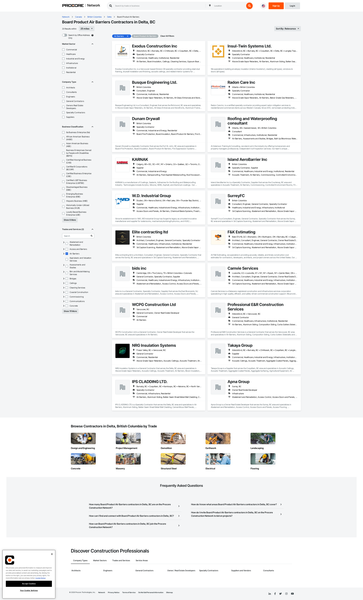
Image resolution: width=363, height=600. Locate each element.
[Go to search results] (91, 236)
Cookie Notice (40, 578)
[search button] (249, 6)
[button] (63, 49)
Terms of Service (129, 592)
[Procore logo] (73, 6)
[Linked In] (270, 593)
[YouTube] (292, 594)
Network (93, 5)
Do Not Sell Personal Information (150, 592)
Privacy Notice (113, 592)
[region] (28, 574)
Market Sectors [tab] (100, 560)
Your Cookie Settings (29, 590)
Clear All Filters (167, 36)
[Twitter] (280, 593)
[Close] (52, 554)
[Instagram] (286, 593)
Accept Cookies (29, 584)
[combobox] (229, 5)
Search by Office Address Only (79, 36)
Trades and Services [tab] (121, 560)
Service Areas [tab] (142, 560)
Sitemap (169, 592)
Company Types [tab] (80, 560)
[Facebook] (275, 593)
